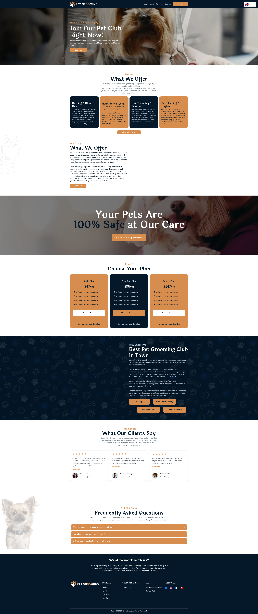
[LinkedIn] (176, 587)
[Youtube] (181, 587)
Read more (76, 466)
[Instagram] (171, 587)
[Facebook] (166, 587)
